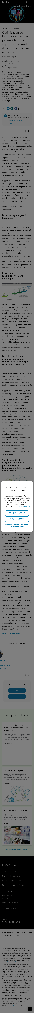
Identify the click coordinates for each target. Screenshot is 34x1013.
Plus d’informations (24, 506)
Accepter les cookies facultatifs (17, 513)
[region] (17, 506)
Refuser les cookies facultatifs (17, 519)
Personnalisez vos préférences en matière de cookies (17, 526)
